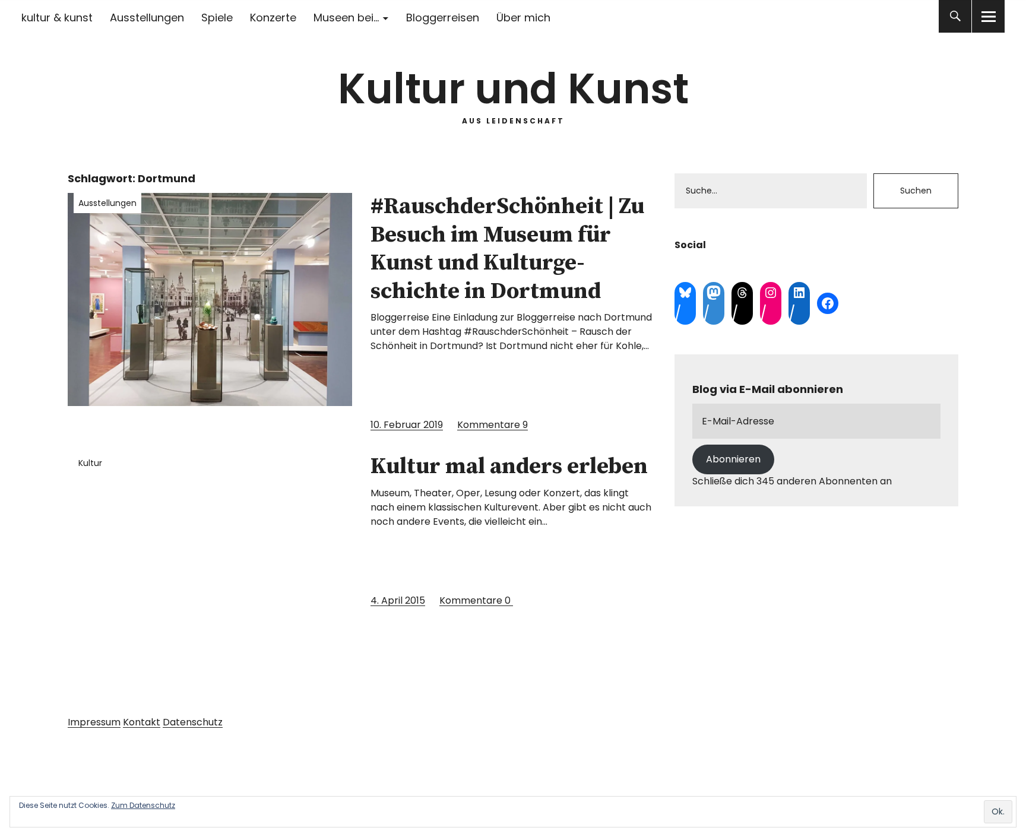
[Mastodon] (713, 292)
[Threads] (742, 292)
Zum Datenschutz (143, 805)
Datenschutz (193, 722)
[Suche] (955, 16)
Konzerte (273, 17)
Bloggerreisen (442, 17)
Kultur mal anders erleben (509, 466)
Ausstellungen (147, 17)
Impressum (94, 722)
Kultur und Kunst (513, 88)
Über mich (523, 17)
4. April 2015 (397, 600)
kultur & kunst (57, 17)
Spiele (217, 17)
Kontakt (141, 722)
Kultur (90, 463)
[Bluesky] (685, 292)
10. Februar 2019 (406, 425)
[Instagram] (770, 292)
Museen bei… (346, 17)
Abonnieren (733, 459)
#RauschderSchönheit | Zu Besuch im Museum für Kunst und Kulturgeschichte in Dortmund (507, 249)
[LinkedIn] (799, 292)
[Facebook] (827, 303)
